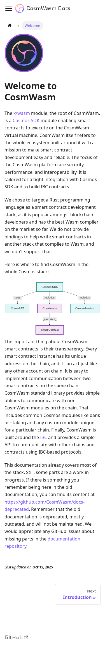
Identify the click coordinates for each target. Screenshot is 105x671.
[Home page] (9, 25)
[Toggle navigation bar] (8, 8)
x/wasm (21, 113)
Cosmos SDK (26, 120)
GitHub (13, 637)
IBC (43, 437)
